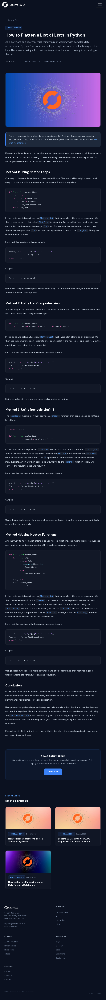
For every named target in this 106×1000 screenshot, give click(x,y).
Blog (57, 942)
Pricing (59, 924)
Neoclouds (9, 950)
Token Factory (62, 912)
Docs (58, 950)
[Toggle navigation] (100, 4)
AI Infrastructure (11, 942)
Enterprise (60, 920)
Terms (90, 993)
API (57, 916)
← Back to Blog (12, 20)
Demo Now (53, 771)
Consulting (60, 954)
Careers (7, 971)
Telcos (7, 954)
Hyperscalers (10, 946)
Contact (8, 979)
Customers (60, 958)
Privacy (99, 993)
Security (8, 975)
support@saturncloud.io (14, 924)
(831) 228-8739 (10, 926)
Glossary (59, 946)
